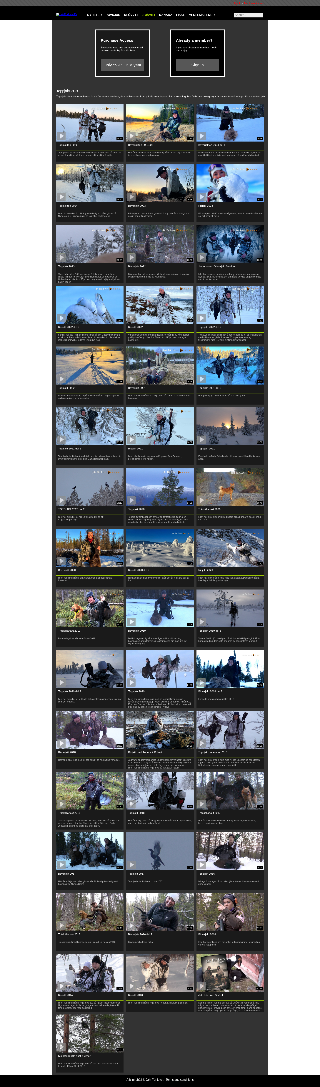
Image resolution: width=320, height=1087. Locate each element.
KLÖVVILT (131, 15)
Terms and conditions (180, 1079)
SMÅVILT (148, 15)
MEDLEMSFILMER (202, 15)
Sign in (238, 3)
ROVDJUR (113, 15)
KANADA (165, 15)
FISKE (180, 15)
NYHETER (94, 15)
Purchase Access (254, 3)
